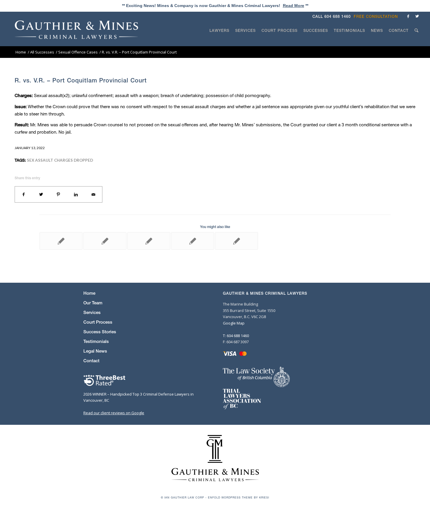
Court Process (97, 322)
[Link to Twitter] (417, 16)
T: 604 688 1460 (236, 335)
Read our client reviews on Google (113, 412)
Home (89, 293)
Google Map (234, 323)
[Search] (417, 41)
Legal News (95, 350)
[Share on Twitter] (41, 194)
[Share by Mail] (93, 194)
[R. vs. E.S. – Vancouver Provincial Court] (104, 241)
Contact (91, 360)
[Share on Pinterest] (58, 194)
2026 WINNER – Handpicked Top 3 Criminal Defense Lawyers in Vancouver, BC (138, 397)
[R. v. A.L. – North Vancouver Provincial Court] (148, 241)
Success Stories (99, 331)
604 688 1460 (337, 16)
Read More (293, 5)
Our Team (92, 302)
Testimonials (96, 341)
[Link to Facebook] (408, 16)
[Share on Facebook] (23, 194)
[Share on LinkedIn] (76, 194)
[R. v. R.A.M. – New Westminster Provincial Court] (192, 241)
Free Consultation (376, 16)
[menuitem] (377, 16)
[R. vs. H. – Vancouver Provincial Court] (236, 241)
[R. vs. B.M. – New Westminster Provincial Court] (60, 241)
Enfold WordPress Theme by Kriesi (238, 497)
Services (92, 312)
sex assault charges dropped (60, 160)
